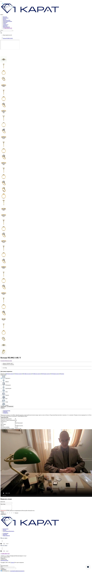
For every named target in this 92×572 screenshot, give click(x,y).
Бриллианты (5, 17)
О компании (5, 24)
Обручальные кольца (7, 21)
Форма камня (3, 374)
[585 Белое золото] (9, 373)
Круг (6, 398)
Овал (6, 391)
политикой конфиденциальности (17, 570)
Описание (5, 411)
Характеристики (6, 410)
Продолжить (3, 514)
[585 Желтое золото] (26, 373)
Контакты (5, 25)
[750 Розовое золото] (54, 373)
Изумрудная (8, 385)
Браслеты (5, 16)
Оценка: (2, 511)
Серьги (4, 23)
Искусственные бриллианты (8, 531)
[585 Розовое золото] (45, 373)
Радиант (7, 395)
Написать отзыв (8, 360)
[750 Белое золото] (17, 373)
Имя (1, 566)
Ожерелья (5, 22)
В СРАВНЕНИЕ (10, 406)
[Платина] (61, 373)
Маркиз (7, 381)
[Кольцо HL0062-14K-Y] (4, 55)
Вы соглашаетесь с (13, 570)
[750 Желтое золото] (35, 373)
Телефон (2, 568)
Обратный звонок (4, 560)
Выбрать (2, 407)
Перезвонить (3, 569)
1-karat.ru (12, 562)
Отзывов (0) (5, 412)
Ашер (6, 401)
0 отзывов (3, 360)
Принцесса (7, 378)
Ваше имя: (3, 501)
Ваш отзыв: (3, 504)
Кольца (4, 19)
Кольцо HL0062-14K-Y (8, 38)
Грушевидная (8, 388)
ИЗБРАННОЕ (3, 406)
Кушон (6, 405)
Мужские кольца (6, 20)
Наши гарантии (6, 26)
